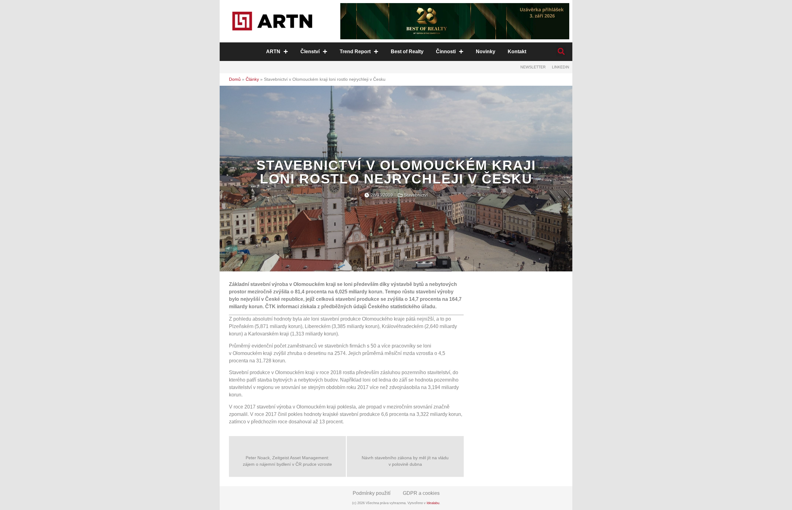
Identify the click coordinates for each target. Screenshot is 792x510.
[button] (561, 51)
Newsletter (533, 67)
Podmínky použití (371, 493)
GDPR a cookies (421, 493)
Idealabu (433, 503)
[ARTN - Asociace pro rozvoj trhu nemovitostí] (272, 21)
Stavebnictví (416, 194)
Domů (235, 79)
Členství (310, 51)
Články (252, 79)
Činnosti (446, 51)
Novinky (485, 51)
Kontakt (517, 51)
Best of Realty (407, 51)
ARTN (273, 51)
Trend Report (355, 51)
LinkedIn (560, 67)
